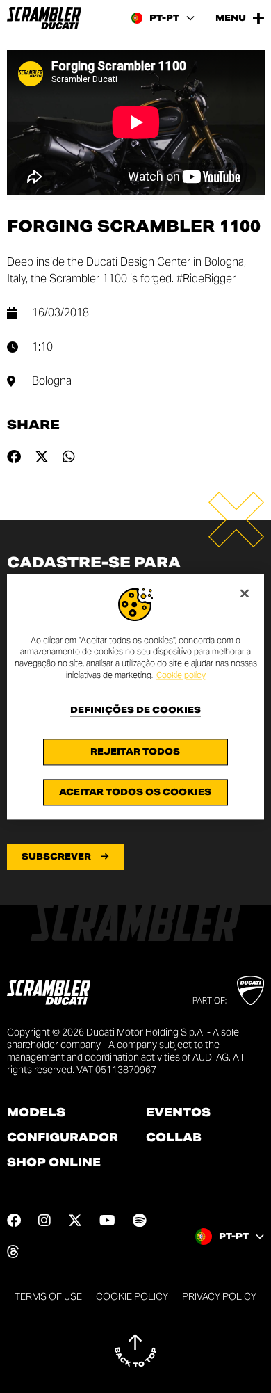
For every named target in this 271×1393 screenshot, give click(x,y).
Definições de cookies (135, 710)
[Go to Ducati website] (250, 990)
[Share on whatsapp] (69, 457)
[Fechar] (244, 593)
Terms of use (48, 1296)
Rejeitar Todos (135, 751)
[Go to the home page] (44, 18)
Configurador (62, 1137)
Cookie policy (181, 675)
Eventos (178, 1112)
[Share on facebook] (14, 457)
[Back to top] (135, 1350)
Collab (174, 1137)
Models (36, 1112)
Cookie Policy (132, 1296)
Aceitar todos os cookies (135, 792)
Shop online (54, 1162)
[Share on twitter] (42, 457)
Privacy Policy (219, 1296)
